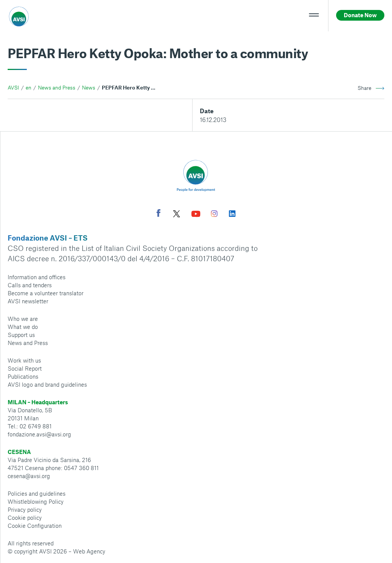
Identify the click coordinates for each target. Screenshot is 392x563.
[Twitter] (176, 214)
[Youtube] (196, 214)
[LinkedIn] (232, 214)
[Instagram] (214, 214)
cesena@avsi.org (29, 475)
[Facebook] (158, 214)
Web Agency (89, 551)
